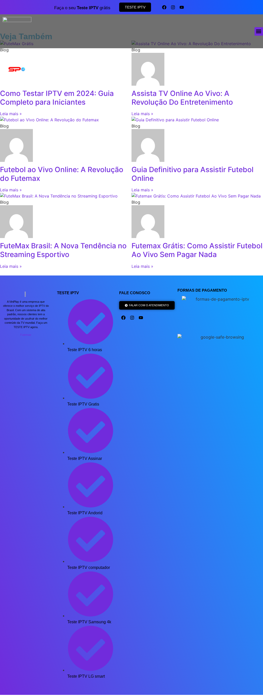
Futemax (25, 334)
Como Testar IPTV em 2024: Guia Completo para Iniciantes (57, 97)
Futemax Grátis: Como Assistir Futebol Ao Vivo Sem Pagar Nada (197, 250)
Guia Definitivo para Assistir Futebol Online (192, 174)
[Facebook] (164, 7)
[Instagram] (172, 7)
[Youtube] (181, 7)
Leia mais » (11, 113)
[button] (259, 31)
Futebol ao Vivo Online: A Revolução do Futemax (61, 174)
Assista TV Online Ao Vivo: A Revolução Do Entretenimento (182, 97)
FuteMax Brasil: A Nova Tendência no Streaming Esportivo (63, 250)
